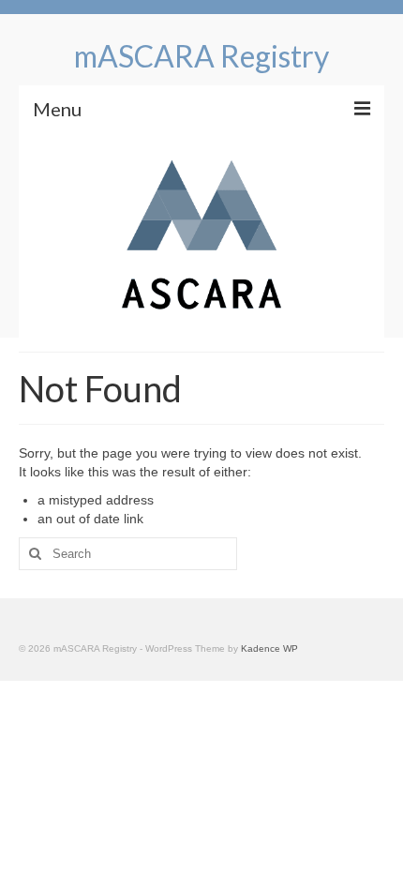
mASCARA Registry (201, 56)
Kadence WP (269, 648)
